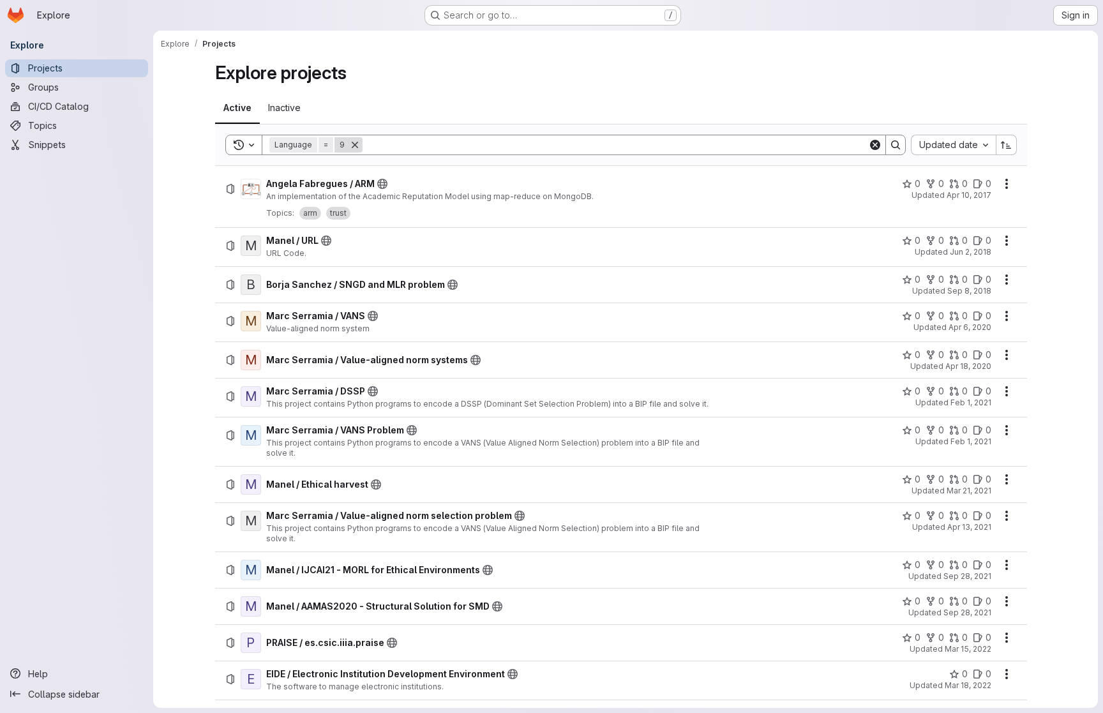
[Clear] (875, 145)
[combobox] (953, 145)
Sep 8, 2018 (969, 291)
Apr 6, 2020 (970, 327)
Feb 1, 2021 (970, 402)
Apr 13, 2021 (969, 527)
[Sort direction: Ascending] (1006, 145)
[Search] (895, 145)
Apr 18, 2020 (968, 366)
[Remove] (355, 145)
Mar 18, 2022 (968, 685)
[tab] (237, 108)
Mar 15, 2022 (968, 649)
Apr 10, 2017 (969, 195)
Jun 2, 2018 (970, 252)
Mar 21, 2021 (969, 490)
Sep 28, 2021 (967, 576)
